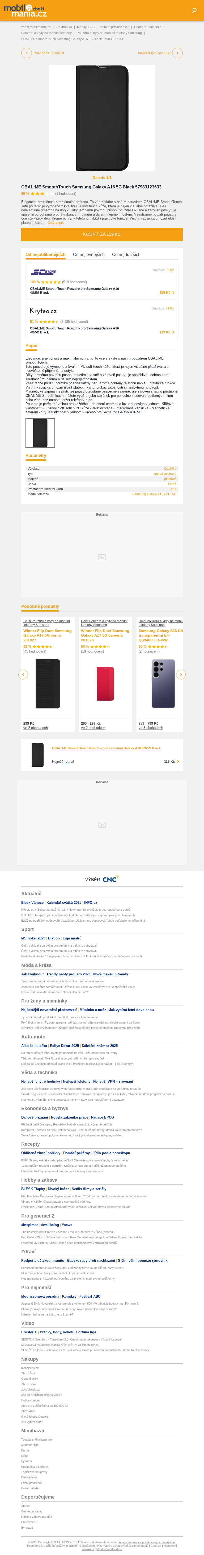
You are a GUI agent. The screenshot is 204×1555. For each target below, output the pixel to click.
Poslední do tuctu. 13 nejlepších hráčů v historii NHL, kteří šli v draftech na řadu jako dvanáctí (81, 956)
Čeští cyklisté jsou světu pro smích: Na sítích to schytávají (59, 945)
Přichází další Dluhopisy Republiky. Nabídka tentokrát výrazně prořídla (66, 1124)
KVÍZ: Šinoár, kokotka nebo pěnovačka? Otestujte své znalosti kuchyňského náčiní (75, 1160)
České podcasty (31, 1511)
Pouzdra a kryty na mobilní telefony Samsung (109, 33)
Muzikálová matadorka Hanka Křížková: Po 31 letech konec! (60, 1344)
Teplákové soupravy (34, 1472)
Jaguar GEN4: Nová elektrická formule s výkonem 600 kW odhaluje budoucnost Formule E (79, 1303)
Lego (24, 1455)
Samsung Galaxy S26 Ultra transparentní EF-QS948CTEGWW (162, 635)
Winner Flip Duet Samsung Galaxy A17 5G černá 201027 (47, 635)
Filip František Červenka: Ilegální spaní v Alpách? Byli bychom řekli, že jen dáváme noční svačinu (84, 1196)
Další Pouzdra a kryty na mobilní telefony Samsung (46, 623)
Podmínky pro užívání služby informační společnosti (61, 1545)
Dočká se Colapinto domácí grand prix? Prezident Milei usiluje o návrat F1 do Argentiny (77, 1063)
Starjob (25, 1505)
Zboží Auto (28, 1411)
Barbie (25, 1450)
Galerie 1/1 (102, 177)
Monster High (30, 1444)
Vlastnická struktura (109, 1549)
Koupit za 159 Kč (102, 234)
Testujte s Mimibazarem (36, 1439)
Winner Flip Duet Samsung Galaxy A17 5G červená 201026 (105, 635)
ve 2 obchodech (35, 728)
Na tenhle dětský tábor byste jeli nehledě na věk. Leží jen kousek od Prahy (69, 1052)
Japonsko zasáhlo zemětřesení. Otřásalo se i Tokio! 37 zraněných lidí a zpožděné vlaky (78, 986)
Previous (23, 674)
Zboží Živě (28, 1373)
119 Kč (165, 332)
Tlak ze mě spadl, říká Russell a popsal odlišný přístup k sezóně (62, 1058)
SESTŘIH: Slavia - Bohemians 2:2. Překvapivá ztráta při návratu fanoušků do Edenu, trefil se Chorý (85, 1350)
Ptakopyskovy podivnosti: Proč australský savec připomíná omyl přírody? (69, 1309)
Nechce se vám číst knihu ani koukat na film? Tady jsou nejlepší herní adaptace (72, 1099)
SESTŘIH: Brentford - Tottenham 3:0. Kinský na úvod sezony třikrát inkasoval (71, 1339)
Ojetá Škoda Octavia (34, 1416)
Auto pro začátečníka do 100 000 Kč (44, 1405)
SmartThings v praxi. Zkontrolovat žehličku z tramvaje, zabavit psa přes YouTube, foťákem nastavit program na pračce (98, 1094)
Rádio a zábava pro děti (36, 1516)
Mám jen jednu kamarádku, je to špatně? (47, 1314)
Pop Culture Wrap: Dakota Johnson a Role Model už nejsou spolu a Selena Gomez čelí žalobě (81, 1237)
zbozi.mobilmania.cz (36, 27)
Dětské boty (29, 1477)
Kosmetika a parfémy (35, 1466)
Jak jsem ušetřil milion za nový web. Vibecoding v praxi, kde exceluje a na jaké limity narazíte (81, 1088)
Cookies (156, 1545)
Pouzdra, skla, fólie (148, 27)
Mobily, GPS (86, 27)
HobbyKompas (30, 1400)
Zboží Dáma (29, 1384)
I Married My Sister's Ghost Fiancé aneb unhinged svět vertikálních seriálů (69, 1242)
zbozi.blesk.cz (30, 1389)
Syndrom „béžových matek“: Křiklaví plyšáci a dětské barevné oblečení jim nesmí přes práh (80, 1027)
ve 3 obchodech (151, 728)
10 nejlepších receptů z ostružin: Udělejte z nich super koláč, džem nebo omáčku (73, 1165)
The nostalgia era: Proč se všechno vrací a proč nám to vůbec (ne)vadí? (68, 1232)
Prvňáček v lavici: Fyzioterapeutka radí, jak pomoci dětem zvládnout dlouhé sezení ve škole (80, 1022)
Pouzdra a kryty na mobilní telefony (46, 33)
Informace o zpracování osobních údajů (122, 1545)
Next (181, 675)
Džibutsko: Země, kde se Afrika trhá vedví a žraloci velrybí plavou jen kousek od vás (75, 1206)
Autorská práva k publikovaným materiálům (147, 1542)
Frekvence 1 (29, 1522)
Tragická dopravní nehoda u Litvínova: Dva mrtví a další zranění (62, 981)
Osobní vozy (29, 1378)
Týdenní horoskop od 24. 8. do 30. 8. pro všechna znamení (59, 1017)
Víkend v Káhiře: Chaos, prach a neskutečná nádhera (56, 1201)
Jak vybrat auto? (32, 1422)
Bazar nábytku (30, 1488)
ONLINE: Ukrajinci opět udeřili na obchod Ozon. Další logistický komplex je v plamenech (78, 915)
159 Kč (164, 293)
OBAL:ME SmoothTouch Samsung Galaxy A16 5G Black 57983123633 (91, 187)
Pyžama (26, 1461)
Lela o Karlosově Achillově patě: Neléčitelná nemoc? (54, 992)
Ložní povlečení (31, 1482)
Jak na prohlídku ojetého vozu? (41, 1394)
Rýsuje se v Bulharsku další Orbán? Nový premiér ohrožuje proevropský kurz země (75, 909)
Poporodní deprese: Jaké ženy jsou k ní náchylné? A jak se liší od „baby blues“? (72, 1267)
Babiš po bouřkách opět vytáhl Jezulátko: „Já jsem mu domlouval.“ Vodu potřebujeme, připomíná (83, 920)
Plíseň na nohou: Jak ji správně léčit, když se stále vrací (57, 1273)
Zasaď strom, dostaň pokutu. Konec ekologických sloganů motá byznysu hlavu (72, 1135)
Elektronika (64, 27)
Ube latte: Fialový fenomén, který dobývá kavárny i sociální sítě (62, 1171)
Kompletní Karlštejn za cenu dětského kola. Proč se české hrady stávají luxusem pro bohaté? (81, 1130)
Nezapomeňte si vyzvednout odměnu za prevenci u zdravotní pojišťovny (68, 1278)
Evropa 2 (27, 1527)
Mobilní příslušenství (114, 27)
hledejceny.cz (30, 1368)
